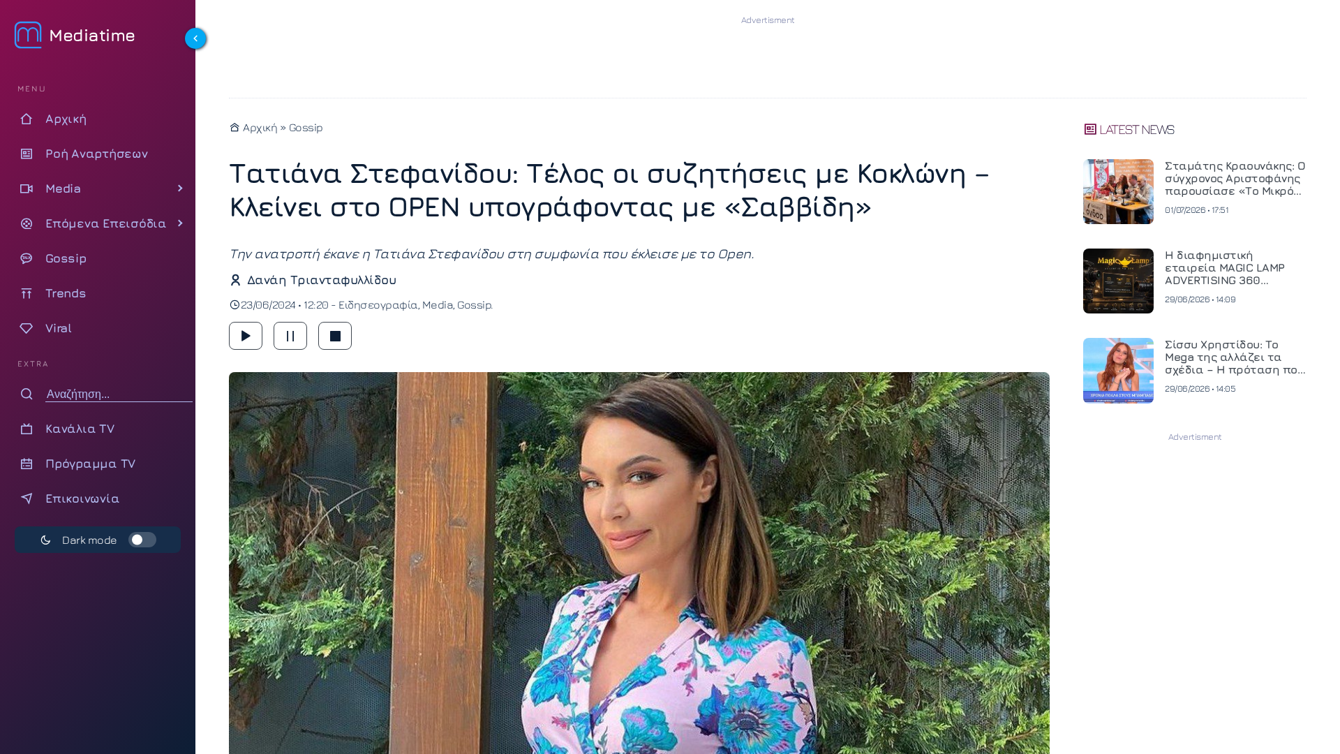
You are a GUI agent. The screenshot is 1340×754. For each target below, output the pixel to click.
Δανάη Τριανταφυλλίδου (321, 279)
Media (438, 304)
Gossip (306, 127)
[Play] (245, 336)
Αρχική (259, 127)
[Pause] (290, 336)
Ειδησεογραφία (378, 304)
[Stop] (335, 336)
